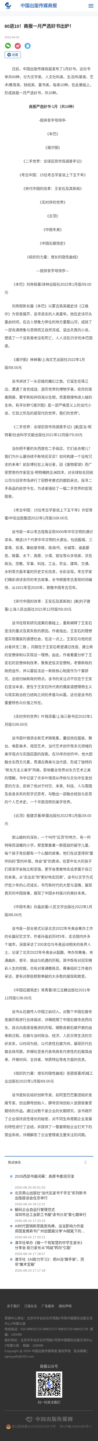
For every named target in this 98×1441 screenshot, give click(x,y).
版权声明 (65, 1306)
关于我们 (13, 1306)
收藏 (15, 55)
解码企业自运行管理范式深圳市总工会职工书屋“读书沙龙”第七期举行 (50, 1212)
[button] (85, 1161)
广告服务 (47, 1306)
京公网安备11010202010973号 (33, 1426)
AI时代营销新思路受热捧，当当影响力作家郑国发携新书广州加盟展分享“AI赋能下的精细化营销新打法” (50, 1229)
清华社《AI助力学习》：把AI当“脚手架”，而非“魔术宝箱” (49, 1261)
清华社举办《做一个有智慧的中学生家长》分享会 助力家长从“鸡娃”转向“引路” (49, 1245)
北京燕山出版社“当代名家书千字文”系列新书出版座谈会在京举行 (50, 1195)
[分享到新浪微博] (17, 45)
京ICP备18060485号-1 (75, 1426)
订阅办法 (30, 1306)
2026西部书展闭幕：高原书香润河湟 (44, 1176)
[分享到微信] (8, 45)
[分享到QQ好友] (27, 45)
